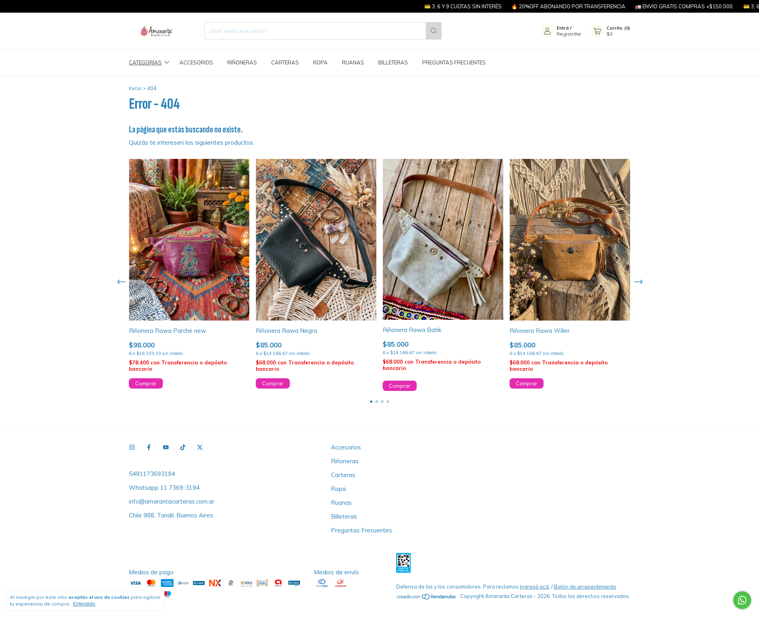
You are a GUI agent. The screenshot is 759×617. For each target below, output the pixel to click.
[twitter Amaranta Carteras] (200, 447)
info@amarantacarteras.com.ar (171, 501)
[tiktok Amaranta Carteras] (183, 447)
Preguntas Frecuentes (454, 62)
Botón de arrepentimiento (585, 586)
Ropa (320, 62)
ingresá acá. (535, 586)
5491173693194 (152, 473)
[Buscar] (434, 31)
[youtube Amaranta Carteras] (166, 447)
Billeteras (393, 62)
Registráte (569, 34)
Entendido (84, 604)
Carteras (285, 62)
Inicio (135, 88)
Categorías (145, 62)
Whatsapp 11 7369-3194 (164, 487)
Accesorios (196, 62)
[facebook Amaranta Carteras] (149, 447)
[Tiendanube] (426, 598)
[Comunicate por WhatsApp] (742, 600)
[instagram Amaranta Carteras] (132, 447)
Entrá (563, 28)
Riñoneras (242, 62)
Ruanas (353, 62)
